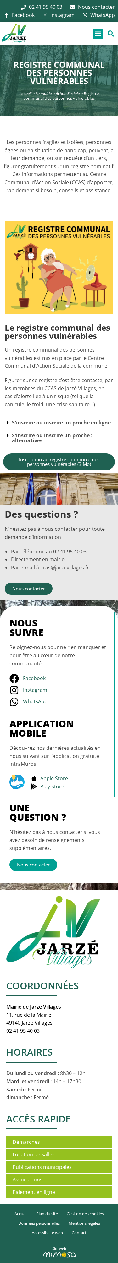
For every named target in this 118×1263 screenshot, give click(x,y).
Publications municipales (42, 1167)
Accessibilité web (47, 1232)
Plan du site (47, 1214)
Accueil (25, 93)
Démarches (26, 1141)
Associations (27, 1179)
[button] (98, 34)
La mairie (44, 93)
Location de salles (34, 1154)
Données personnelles (39, 1223)
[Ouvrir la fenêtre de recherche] (110, 33)
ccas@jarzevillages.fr (64, 567)
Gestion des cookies (85, 1214)
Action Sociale (68, 93)
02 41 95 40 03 (70, 551)
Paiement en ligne (34, 1192)
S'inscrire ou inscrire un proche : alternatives (52, 438)
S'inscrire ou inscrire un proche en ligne (61, 422)
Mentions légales (84, 1223)
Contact (79, 1232)
